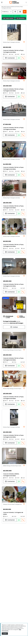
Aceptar (5, 633)
